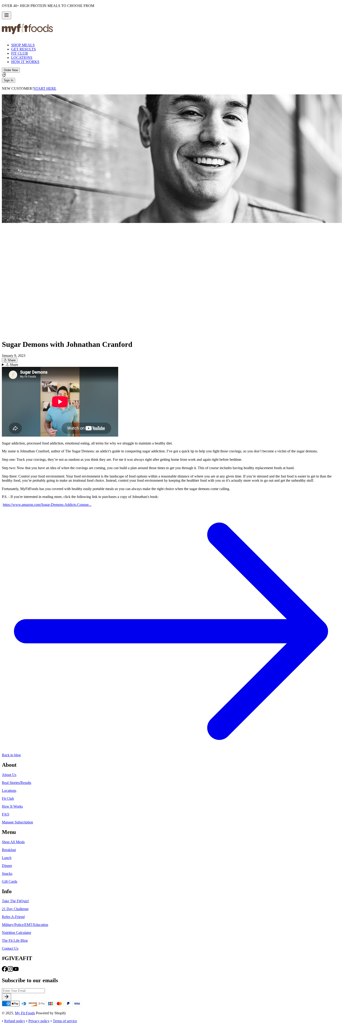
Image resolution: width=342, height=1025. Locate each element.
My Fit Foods (25, 1013)
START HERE (45, 88)
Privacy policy (39, 1021)
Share (11, 360)
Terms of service (65, 1021)
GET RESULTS (23, 49)
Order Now (11, 70)
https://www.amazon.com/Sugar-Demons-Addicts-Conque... (47, 505)
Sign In (8, 80)
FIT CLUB (19, 53)
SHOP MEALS (23, 45)
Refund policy (14, 1021)
